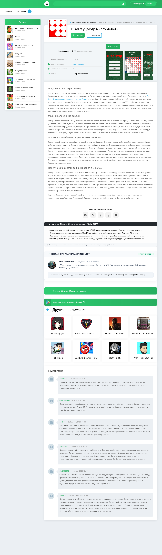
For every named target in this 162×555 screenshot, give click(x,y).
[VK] (93, 215)
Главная (8, 11)
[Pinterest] (116, 215)
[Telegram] (85, 215)
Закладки (96, 35)
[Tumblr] (108, 215)
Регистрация (137, 4)
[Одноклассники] (101, 215)
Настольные (78, 64)
